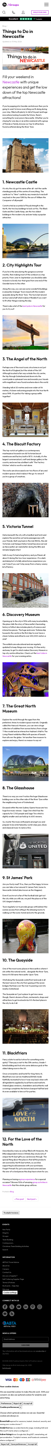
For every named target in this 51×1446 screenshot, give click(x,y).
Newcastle (11, 82)
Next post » (32, 1199)
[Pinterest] (32, 1306)
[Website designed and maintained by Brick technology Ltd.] (6, 1368)
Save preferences (18, 1444)
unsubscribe (40, 1351)
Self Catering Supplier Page (13, 1279)
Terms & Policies (8, 1282)
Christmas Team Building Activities (15, 1246)
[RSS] (11, 1313)
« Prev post (19, 1199)
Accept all (27, 1403)
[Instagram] (39, 1306)
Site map (5, 1289)
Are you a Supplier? (9, 1276)
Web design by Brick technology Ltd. (14, 1365)
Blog (12, 1192)
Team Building (7, 1240)
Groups (14, 5)
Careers (5, 1269)
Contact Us (6, 1272)
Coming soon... (8, 1243)
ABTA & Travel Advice (10, 1262)
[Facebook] (4, 1306)
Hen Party (6, 1229)
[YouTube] (18, 1306)
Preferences (6, 1403)
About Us (6, 1266)
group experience (27, 1179)
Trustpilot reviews (10, 1213)
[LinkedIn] (25, 1306)
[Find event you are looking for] (3, 12)
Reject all (17, 1403)
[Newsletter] (4, 1313)
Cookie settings (10, 1292)
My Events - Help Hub (10, 1286)
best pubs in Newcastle (32, 306)
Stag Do (5, 1233)
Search (5, 1250)
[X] (11, 1306)
